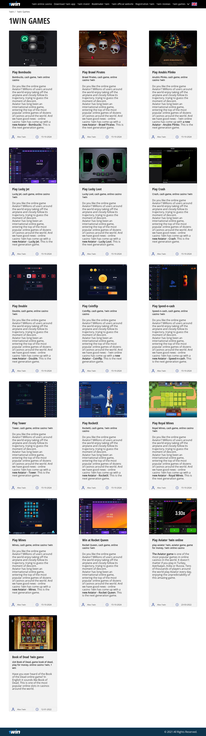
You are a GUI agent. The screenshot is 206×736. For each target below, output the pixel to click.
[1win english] (14, 4)
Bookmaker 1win (100, 4)
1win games (179, 4)
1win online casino (42, 4)
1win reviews (163, 4)
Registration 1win (145, 4)
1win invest (83, 4)
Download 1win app (64, 4)
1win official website (122, 4)
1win (11, 11)
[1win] (14, 732)
